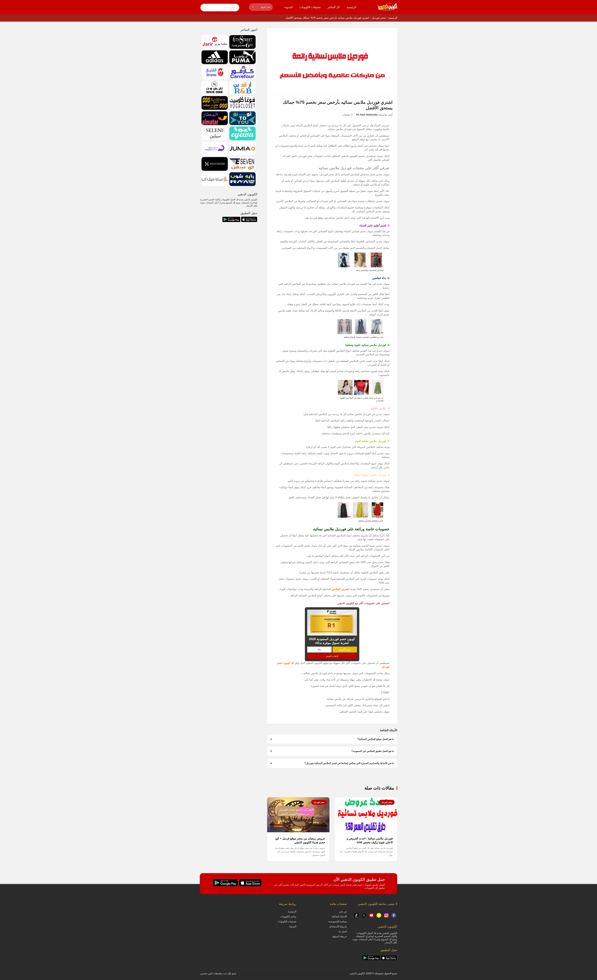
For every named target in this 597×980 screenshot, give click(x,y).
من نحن (343, 911)
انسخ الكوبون (345, 649)
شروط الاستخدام (338, 926)
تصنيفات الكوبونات (310, 7)
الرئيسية (351, 7)
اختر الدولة (261, 7)
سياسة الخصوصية (338, 921)
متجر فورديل (379, 17)
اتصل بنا (343, 931)
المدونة (288, 7)
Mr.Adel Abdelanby (367, 114)
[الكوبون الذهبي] (387, 7)
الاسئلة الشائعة (339, 916)
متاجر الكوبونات (288, 916)
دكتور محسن (207, 973)
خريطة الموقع (340, 936)
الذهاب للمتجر (332, 656)
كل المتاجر (334, 7)
